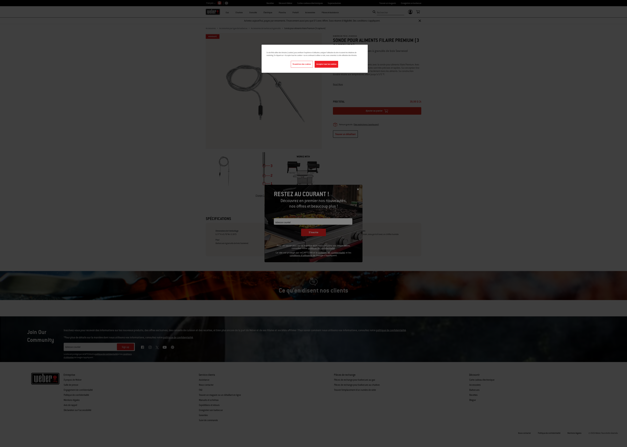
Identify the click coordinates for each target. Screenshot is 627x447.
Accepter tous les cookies (326, 64)
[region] (315, 59)
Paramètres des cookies (302, 64)
